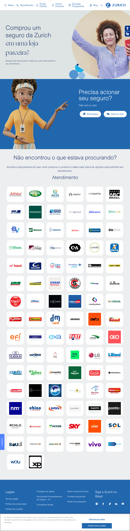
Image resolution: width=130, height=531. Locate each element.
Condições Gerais (45, 505)
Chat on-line (117, 114)
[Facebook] (103, 504)
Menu (11, 5)
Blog (95, 5)
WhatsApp (92, 114)
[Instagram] (96, 504)
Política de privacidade (16, 504)
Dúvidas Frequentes (78, 5)
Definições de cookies (97, 519)
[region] (65, 522)
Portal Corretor (59, 5)
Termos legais (12, 499)
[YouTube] (122, 504)
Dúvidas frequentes (76, 496)
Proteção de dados (45, 491)
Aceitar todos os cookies (97, 526)
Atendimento (26, 5)
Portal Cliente (43, 5)
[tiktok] (109, 504)
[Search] (101, 5)
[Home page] (115, 4)
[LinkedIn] (116, 504)
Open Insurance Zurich (78, 491)
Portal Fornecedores (76, 502)
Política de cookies (14, 509)
